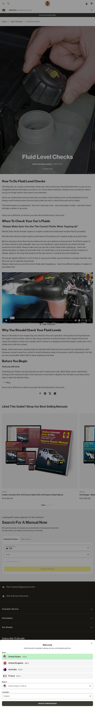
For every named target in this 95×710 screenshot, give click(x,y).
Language (5, 692)
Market (4, 682)
